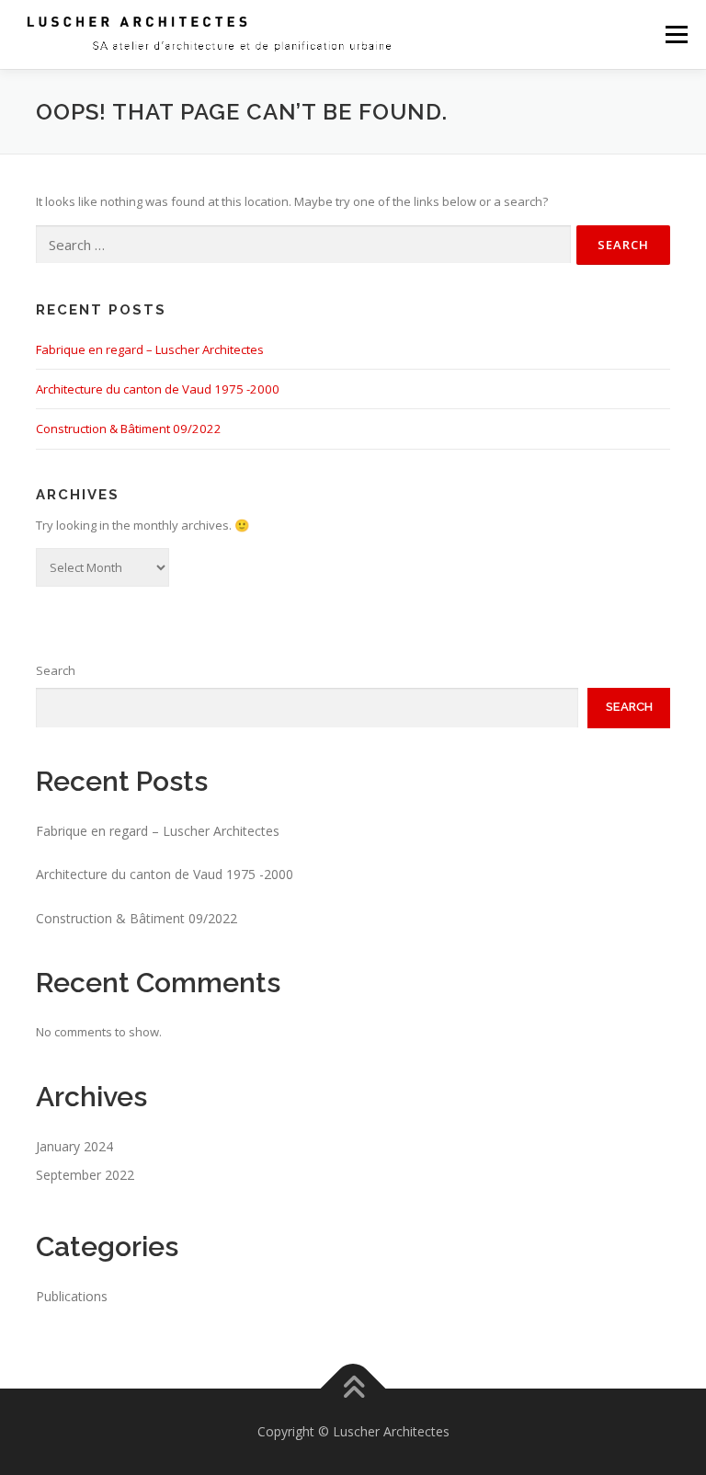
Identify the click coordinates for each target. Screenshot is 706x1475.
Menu (676, 34)
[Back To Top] (353, 1389)
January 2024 (74, 1146)
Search (55, 670)
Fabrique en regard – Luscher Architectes (150, 349)
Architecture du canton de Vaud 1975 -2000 (157, 389)
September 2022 (85, 1174)
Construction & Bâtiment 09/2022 (129, 428)
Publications (72, 1296)
